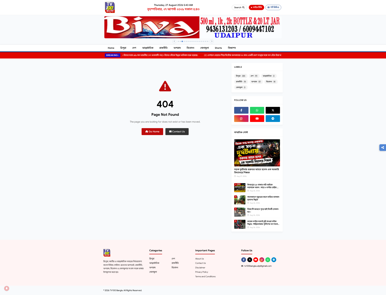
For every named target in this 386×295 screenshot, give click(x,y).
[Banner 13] (201, 41)
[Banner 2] (180, 41)
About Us (199, 258)
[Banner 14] (203, 41)
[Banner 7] (190, 41)
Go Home (153, 131)
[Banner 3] (182, 41)
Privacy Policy (201, 272)
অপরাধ (177, 48)
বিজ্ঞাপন (232, 48)
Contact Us (178, 131)
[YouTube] (257, 118)
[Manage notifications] (6, 288)
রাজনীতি (163, 48)
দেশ (134, 48)
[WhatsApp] (257, 110)
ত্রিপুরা (123, 48)
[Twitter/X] (249, 259)
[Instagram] (241, 118)
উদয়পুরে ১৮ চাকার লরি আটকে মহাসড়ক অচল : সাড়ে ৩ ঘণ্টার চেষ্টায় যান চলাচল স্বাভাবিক (263, 187)
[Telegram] (273, 118)
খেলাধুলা (204, 48)
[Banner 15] (205, 41)
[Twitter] (273, 110)
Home (111, 48)
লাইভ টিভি (257, 7)
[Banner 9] (194, 41)
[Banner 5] (186, 41)
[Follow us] (382, 147)
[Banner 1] (178, 41)
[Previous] (174, 41)
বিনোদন (190, 48)
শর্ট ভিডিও (274, 7)
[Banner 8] (192, 41)
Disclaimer (200, 267)
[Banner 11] (197, 41)
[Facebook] (241, 110)
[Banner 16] (207, 41)
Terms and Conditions (205, 276)
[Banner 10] (195, 41)
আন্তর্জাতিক (147, 48)
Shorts (218, 48)
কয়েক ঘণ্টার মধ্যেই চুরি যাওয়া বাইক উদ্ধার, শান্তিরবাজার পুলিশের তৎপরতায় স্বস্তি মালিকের (263, 224)
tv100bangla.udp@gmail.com (258, 266)
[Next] (212, 41)
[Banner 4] (184, 41)
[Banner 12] (199, 41)
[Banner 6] (188, 41)
